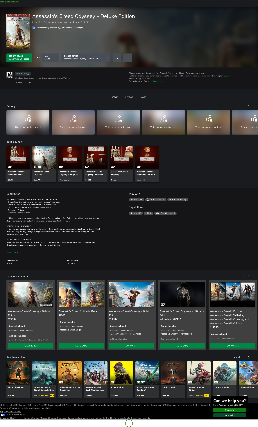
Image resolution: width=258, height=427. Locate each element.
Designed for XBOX (41, 408)
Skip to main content (9, 1)
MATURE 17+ (21, 74)
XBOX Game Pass (35, 404)
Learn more (228, 75)
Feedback (90, 404)
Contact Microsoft (40, 417)
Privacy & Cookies (57, 417)
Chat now (229, 410)
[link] (18, 164)
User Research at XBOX (157, 404)
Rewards (4, 408)
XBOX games (20, 404)
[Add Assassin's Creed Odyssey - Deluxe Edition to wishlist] (117, 57)
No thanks (229, 415)
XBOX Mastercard (17, 408)
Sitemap (28, 417)
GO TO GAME (81, 345)
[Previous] (243, 106)
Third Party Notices (115, 417)
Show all (236, 357)
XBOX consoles (7, 404)
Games (28, 408)
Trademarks (100, 417)
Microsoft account (176, 404)
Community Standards (105, 404)
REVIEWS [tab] (129, 97)
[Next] (249, 106)
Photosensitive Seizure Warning (131, 404)
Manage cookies (74, 417)
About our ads (143, 417)
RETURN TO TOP (30, 345)
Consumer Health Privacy (12, 417)
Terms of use (88, 417)
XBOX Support (78, 404)
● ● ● (127, 57)
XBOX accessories (51, 404)
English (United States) (10, 411)
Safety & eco (130, 417)
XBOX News (65, 404)
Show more (11, 252)
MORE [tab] (143, 97)
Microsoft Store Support (197, 404)
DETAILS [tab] (115, 97)
